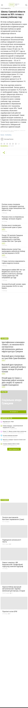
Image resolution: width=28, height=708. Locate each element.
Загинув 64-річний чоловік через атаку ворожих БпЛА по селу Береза (14, 286)
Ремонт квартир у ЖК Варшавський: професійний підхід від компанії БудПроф (12, 564)
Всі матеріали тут (14, 411)
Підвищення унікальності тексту (11, 541)
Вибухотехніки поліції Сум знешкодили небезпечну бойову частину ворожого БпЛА (13, 251)
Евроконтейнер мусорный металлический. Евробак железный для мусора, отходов (13, 589)
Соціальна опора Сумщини (11, 401)
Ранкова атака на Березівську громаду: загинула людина (13, 218)
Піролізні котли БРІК (9, 611)
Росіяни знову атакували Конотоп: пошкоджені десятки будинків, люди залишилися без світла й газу (13, 207)
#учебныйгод (8, 135)
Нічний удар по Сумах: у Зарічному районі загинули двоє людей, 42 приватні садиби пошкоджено (13, 381)
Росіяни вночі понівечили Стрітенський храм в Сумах (12, 226)
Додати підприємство (14, 449)
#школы (2, 135)
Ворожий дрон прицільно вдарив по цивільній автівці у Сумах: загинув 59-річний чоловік (14, 368)
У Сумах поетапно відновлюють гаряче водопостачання (13, 262)
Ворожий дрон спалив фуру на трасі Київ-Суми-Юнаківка (14, 357)
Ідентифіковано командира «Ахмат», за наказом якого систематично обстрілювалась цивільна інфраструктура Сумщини (13, 347)
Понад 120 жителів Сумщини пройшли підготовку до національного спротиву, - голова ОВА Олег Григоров (12, 238)
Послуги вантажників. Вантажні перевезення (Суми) (13, 518)
